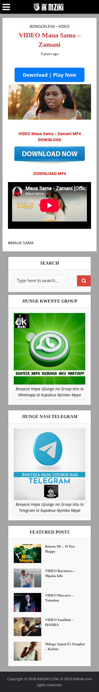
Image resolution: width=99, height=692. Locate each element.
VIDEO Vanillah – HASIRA (59, 622)
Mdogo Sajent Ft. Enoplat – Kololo (65, 646)
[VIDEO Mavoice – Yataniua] (29, 602)
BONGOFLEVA (42, 26)
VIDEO (64, 26)
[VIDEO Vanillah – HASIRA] (29, 626)
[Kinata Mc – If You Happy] (29, 553)
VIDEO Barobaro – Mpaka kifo (60, 573)
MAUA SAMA (22, 242)
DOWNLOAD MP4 (49, 173)
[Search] (84, 280)
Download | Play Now (49, 75)
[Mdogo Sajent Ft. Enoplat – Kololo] (29, 651)
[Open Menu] (6, 7)
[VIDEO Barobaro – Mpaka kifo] (29, 578)
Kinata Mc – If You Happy (60, 548)
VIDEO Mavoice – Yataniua (59, 597)
